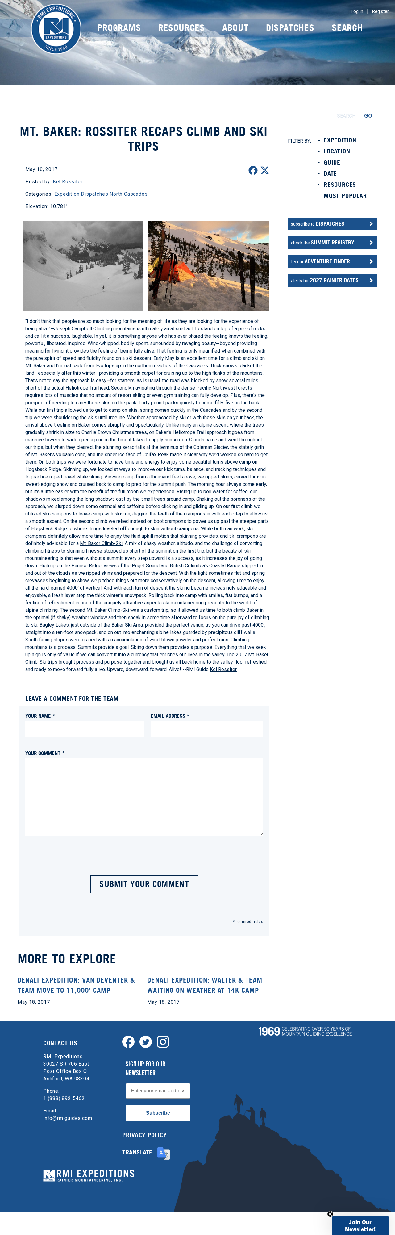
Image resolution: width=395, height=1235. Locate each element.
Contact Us (60, 1043)
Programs (119, 27)
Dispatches (290, 27)
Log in (357, 11)
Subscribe (158, 1113)
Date (330, 173)
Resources (181, 27)
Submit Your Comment (144, 884)
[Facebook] (128, 1041)
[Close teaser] (330, 1214)
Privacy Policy (144, 1135)
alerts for (325, 280)
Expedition (340, 140)
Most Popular (345, 195)
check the (322, 242)
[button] (360, 1225)
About (235, 27)
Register (380, 11)
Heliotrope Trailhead (87, 388)
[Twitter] (145, 1041)
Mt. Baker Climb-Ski (101, 543)
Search (347, 27)
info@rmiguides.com (67, 1118)
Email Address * (170, 715)
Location (337, 151)
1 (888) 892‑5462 (64, 1098)
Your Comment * (45, 753)
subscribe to (317, 223)
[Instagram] (163, 1041)
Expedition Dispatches (81, 194)
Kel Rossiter (223, 669)
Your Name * (40, 715)
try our (320, 261)
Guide (332, 162)
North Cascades (129, 194)
